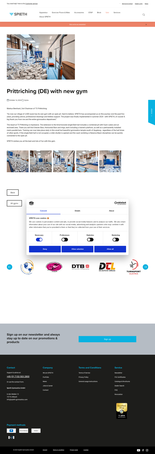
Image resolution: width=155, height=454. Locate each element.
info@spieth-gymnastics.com (17, 399)
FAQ (116, 390)
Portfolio (46, 377)
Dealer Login (139, 4)
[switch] (65, 239)
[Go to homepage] (18, 14)
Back (13, 192)
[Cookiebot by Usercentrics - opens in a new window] (116, 203)
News (146, 4)
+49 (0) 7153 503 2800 (18, 376)
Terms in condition (58, 450)
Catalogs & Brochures (122, 381)
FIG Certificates (120, 377)
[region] (77, 267)
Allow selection (77, 249)
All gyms (14, 203)
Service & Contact (127, 4)
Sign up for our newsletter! (77, 24)
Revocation (119, 394)
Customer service (31, 4)
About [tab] (111, 211)
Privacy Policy (83, 377)
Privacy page (74, 450)
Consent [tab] (43, 211)
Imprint (45, 450)
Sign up (107, 339)
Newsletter (118, 373)
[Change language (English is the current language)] (117, 3)
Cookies (86, 450)
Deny (45, 249)
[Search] (143, 14)
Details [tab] (77, 211)
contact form (18, 382)
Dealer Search (119, 386)
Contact (45, 390)
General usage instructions (88, 381)
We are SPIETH (48, 373)
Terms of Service (84, 373)
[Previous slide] (9, 267)
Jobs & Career (48, 386)
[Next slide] (145, 267)
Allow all (110, 249)
